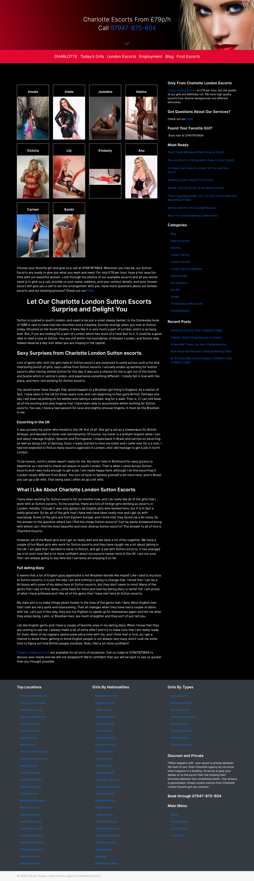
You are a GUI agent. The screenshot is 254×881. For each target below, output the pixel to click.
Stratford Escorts (30, 779)
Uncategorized (180, 310)
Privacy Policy (179, 821)
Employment (150, 56)
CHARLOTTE (65, 56)
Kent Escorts (28, 744)
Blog (169, 56)
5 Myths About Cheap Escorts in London (196, 337)
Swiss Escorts (104, 765)
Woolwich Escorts (31, 786)
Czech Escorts (104, 730)
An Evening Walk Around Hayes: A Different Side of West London (201, 360)
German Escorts (105, 737)
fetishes (176, 247)
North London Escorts (33, 695)
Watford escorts (30, 814)
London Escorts (121, 56)
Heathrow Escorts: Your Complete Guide (196, 330)
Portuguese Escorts (107, 786)
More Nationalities (106, 863)
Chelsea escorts (30, 723)
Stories (175, 296)
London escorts (180, 261)
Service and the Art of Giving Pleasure (192, 207)
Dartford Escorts (30, 772)
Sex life (175, 289)
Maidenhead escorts (33, 800)
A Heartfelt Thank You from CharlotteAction (198, 344)
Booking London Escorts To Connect (191, 180)
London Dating (180, 254)
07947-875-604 (133, 27)
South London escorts (33, 751)
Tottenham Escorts (32, 849)
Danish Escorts (104, 772)
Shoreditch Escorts (31, 835)
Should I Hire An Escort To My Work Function (196, 187)
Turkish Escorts (104, 793)
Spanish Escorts (105, 716)
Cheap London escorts (33, 652)
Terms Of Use (179, 828)
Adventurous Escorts (184, 716)
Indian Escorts (104, 814)
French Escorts (104, 723)
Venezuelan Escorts (107, 835)
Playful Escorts (180, 723)
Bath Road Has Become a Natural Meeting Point (201, 351)
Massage (101, 856)
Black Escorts (103, 807)
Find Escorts (188, 56)
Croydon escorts (30, 730)
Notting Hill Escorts (32, 842)
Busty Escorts (179, 695)
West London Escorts (33, 716)
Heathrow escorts (31, 709)
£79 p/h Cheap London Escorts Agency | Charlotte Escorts (63, 875)
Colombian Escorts (107, 828)
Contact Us (178, 835)
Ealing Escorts (29, 765)
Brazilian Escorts (105, 842)
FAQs (90, 290)
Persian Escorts (105, 800)
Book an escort (180, 240)
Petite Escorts (179, 737)
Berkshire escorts (31, 821)
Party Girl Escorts (181, 730)
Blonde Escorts (180, 709)
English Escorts (104, 702)
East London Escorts (33, 702)
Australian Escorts (106, 821)
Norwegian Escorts (107, 779)
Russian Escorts (105, 744)
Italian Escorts (104, 709)
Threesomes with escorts (187, 303)
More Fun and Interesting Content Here (193, 215)
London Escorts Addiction (187, 268)
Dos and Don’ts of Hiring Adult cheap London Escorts (201, 160)
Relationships (179, 275)
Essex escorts (28, 737)
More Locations (29, 863)
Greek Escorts (104, 758)
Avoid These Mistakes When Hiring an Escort (196, 152)
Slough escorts (29, 793)
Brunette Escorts (181, 702)
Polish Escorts (104, 751)
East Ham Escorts (31, 828)
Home (174, 814)
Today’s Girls (92, 56)
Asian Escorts (103, 849)
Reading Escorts (30, 807)
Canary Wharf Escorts (34, 758)
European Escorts (106, 695)
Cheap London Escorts (182, 90)
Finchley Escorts (30, 856)
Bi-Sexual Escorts (182, 744)
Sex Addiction (179, 282)
